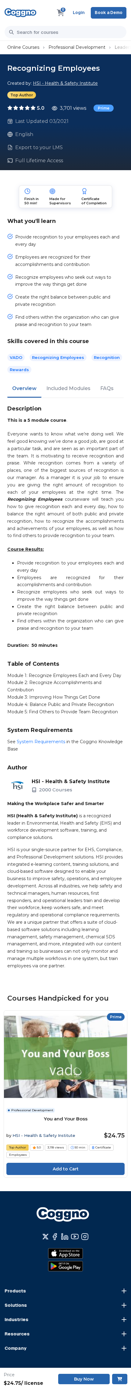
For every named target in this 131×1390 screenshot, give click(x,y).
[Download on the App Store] (65, 1253)
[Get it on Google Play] (65, 1266)
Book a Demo (108, 12)
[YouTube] (75, 1236)
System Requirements (41, 741)
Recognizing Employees (58, 357)
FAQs (107, 388)
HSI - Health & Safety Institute (65, 83)
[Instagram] (85, 1236)
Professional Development (76, 47)
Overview (24, 388)
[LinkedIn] (65, 1236)
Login (79, 12)
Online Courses (23, 47)
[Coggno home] (20, 12)
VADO (16, 357)
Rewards (19, 369)
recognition (107, 357)
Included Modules (68, 388)
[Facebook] (54, 1236)
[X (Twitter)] (45, 1236)
